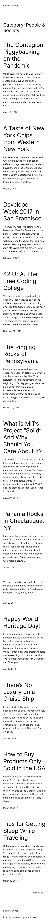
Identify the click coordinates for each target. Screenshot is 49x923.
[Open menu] (44, 5)
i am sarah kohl (11, 5)
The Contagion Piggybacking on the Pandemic (23, 55)
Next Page (39, 893)
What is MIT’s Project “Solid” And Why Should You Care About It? (22, 437)
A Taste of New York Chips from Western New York (24, 138)
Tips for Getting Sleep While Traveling (24, 830)
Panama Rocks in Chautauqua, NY (23, 520)
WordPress (30, 917)
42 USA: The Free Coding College (20, 281)
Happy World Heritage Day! (21, 622)
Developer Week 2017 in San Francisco (22, 211)
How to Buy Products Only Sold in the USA (24, 761)
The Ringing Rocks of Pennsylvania (21, 354)
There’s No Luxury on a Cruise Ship (19, 692)
